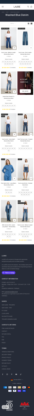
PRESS (3, 342)
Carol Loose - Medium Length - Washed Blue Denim (8, 53)
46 (5, 64)
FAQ (3, 337)
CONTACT (4, 331)
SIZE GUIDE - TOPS (7, 307)
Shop (7, 12)
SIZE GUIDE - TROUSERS (8, 305)
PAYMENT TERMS (6, 360)
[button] (6, 67)
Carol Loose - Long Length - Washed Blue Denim (8, 140)
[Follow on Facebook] (2, 374)
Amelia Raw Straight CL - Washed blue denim (9, 97)
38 (7, 61)
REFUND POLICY (6, 363)
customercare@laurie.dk (11, 291)
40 (10, 61)
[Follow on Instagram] (7, 374)
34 (21, 61)
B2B (3, 339)
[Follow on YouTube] (16, 374)
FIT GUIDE (4, 310)
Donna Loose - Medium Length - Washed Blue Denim (25, 225)
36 (5, 61)
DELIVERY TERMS (6, 354)
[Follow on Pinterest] (12, 374)
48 (7, 64)
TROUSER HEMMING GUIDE (9, 319)
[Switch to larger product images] (28, 23)
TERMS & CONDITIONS (8, 351)
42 (12, 61)
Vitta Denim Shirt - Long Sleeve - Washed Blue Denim (9, 184)
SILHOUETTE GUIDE (7, 316)
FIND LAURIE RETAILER (8, 328)
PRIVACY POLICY (6, 357)
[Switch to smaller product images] (31, 23)
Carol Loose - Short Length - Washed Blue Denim (25, 53)
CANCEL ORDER (6, 369)
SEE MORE (25, 91)
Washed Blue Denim (14, 12)
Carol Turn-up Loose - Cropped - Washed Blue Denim (25, 140)
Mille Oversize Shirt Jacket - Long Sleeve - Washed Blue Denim (8, 226)
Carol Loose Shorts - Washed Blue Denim (25, 184)
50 (10, 64)
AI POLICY (4, 366)
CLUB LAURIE (5, 313)
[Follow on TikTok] (21, 374)
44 (14, 61)
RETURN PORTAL (6, 334)
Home (3, 12)
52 (12, 64)
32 (2, 61)
